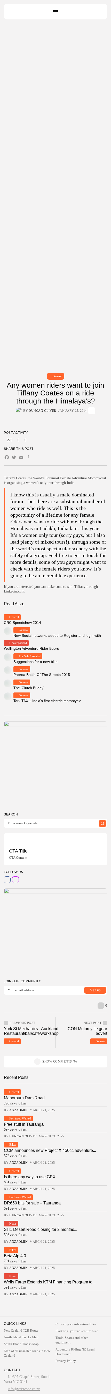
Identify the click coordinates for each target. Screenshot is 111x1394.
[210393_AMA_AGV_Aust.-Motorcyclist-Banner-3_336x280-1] (55, 764)
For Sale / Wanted (30, 656)
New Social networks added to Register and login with (57, 635)
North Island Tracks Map (21, 1337)
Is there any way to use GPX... (31, 1177)
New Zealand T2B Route (21, 1330)
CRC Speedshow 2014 (22, 622)
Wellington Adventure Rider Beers (31, 648)
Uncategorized (18, 643)
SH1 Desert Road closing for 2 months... (40, 1229)
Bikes (12, 1144)
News (13, 1223)
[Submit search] (102, 823)
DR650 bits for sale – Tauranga (32, 1203)
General (57, 376)
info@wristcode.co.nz (24, 1389)
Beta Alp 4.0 (15, 1256)
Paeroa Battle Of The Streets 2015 (41, 675)
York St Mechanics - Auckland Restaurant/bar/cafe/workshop (31, 1031)
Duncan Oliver (42, 410)
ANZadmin (18, 1110)
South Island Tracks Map (21, 1344)
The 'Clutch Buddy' (28, 688)
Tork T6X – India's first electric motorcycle (47, 701)
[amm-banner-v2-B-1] (55, 931)
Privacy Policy (66, 1361)
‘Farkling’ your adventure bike (77, 1331)
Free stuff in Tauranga (24, 1124)
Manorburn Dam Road (24, 1098)
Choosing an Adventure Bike (76, 1324)
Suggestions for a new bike (35, 662)
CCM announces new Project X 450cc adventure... (50, 1150)
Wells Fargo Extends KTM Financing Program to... (50, 1282)
